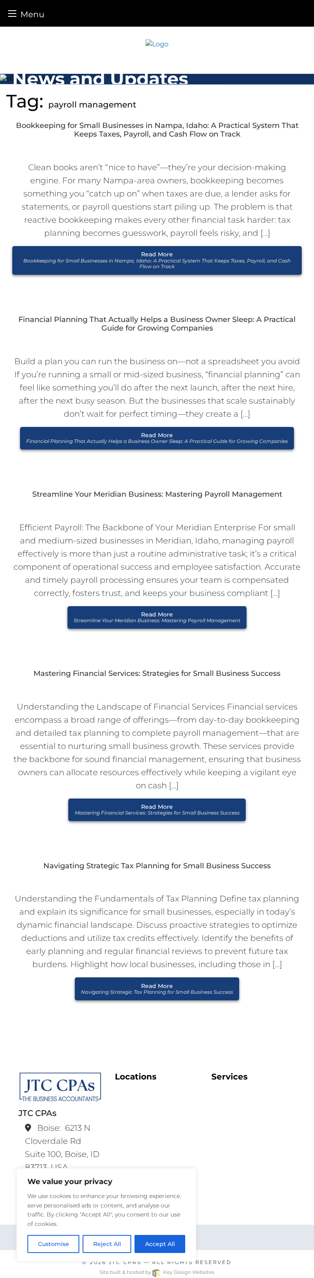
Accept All (160, 1244)
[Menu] (12, 13)
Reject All (107, 1244)
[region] (106, 1215)
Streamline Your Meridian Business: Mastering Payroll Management (157, 494)
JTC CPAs (125, 1262)
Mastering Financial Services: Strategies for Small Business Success (157, 673)
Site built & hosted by (157, 1272)
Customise (53, 1244)
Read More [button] (157, 260)
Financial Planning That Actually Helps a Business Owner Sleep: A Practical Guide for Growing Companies (157, 324)
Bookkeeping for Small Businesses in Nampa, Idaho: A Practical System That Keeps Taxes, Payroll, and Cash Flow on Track (157, 130)
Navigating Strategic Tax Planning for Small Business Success (157, 866)
